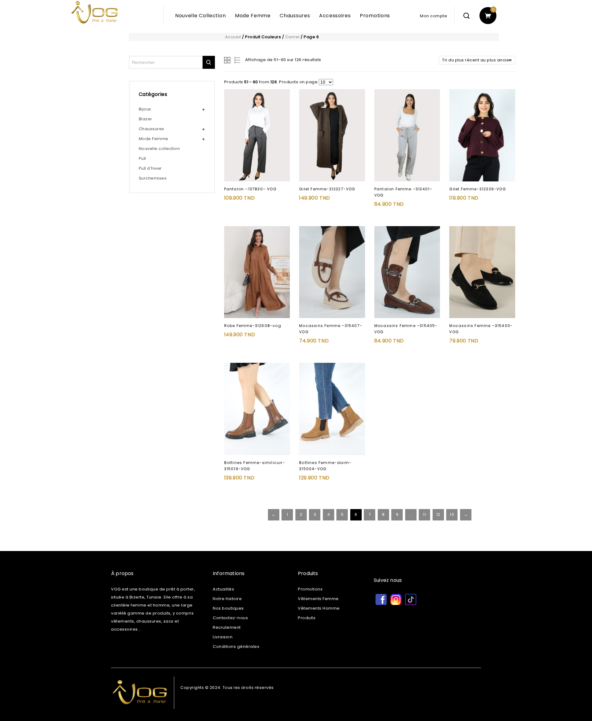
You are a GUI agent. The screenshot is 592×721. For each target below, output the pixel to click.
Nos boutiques (228, 608)
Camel (292, 37)
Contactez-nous (230, 618)
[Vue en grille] (228, 60)
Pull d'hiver (150, 168)
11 (424, 514)
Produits (306, 618)
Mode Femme (253, 15)
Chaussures (295, 15)
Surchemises (153, 178)
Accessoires (335, 15)
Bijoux (145, 109)
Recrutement (227, 627)
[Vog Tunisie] (126, 17)
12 (438, 514)
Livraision (222, 637)
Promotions (375, 15)
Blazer (145, 119)
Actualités (223, 589)
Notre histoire (227, 599)
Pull (142, 158)
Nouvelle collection (159, 148)
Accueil (233, 37)
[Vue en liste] (237, 60)
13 (452, 514)
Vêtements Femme (318, 599)
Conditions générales (236, 646)
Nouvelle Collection (200, 15)
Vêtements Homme (319, 608)
